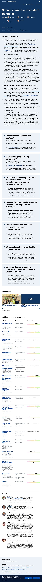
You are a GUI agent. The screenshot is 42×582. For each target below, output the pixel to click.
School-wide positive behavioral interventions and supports (7, 377)
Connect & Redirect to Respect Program (7, 452)
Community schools (7, 359)
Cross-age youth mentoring (6, 424)
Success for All (5, 331)
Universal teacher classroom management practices (6, 388)
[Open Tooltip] (32, 320)
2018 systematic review (13, 147)
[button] (2, 308)
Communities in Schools (6, 474)
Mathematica (19, 165)
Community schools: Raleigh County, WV (9, 305)
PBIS (9, 50)
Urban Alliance (5, 417)
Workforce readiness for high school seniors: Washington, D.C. (29, 306)
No (36, 578)
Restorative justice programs (7, 432)
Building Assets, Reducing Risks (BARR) (6, 441)
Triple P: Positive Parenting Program (6, 398)
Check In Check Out (35, 91)
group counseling (16, 78)
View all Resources (6, 310)
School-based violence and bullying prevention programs (7, 367)
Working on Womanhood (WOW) (7, 462)
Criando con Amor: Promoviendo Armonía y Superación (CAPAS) (7, 407)
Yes (28, 578)
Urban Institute (11, 165)
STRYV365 (4, 481)
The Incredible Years (7, 323)
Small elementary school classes (6, 353)
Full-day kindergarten (7, 347)
